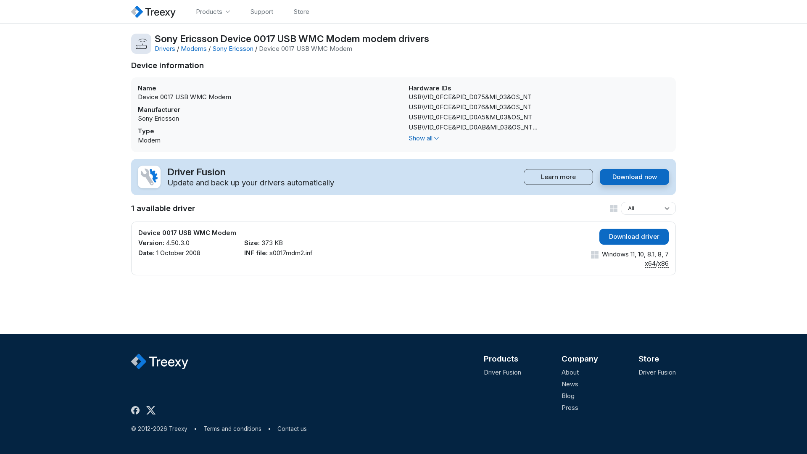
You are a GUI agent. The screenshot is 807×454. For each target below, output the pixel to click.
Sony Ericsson (232, 49)
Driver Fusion (502, 372)
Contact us (292, 428)
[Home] (153, 11)
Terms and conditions (232, 428)
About (570, 372)
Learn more (558, 177)
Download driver (634, 236)
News (570, 384)
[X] (152, 410)
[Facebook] (137, 410)
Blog (568, 396)
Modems (194, 49)
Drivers (165, 49)
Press (570, 408)
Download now (634, 177)
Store (648, 359)
